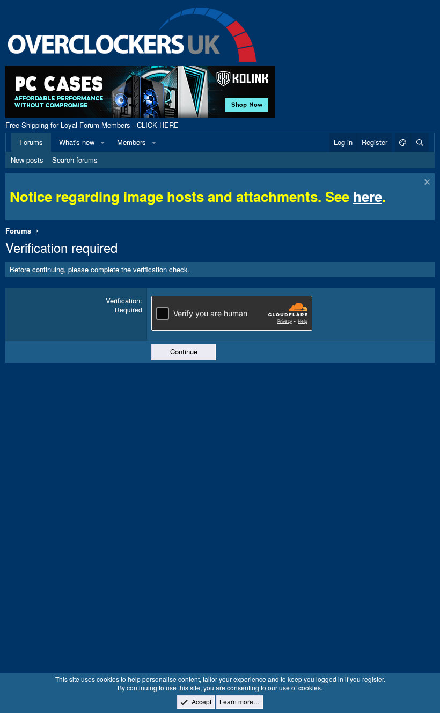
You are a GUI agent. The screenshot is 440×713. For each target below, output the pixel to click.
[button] (102, 142)
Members (131, 142)
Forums (31, 142)
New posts (27, 160)
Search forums (75, 160)
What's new (76, 142)
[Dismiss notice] (425, 183)
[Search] (419, 142)
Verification (123, 300)
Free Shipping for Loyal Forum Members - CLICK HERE (92, 125)
